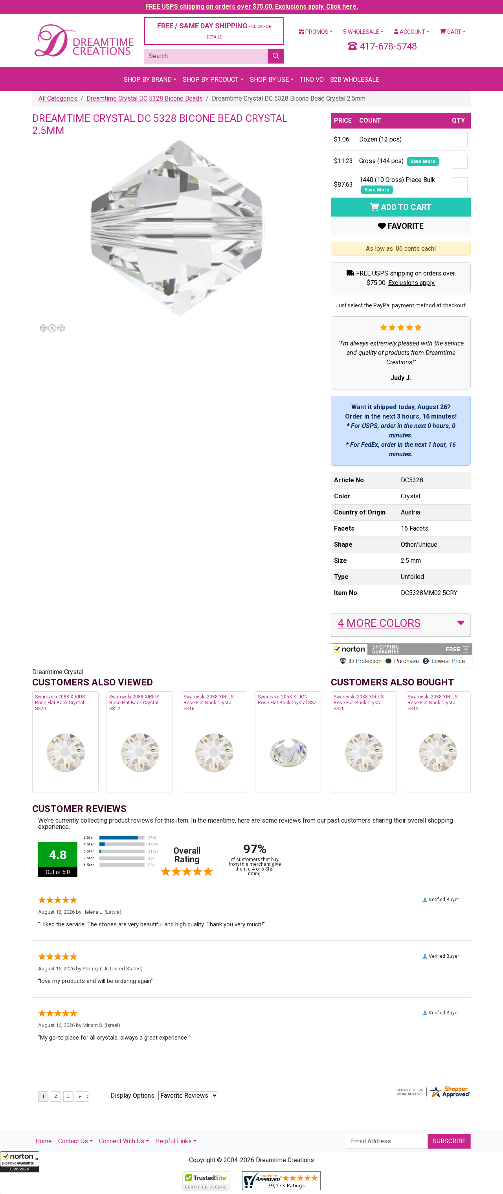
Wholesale (363, 32)
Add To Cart (405, 207)
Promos (316, 32)
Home (43, 1141)
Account (411, 32)
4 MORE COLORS (379, 623)
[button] (19, 1161)
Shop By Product (211, 79)
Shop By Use (269, 79)
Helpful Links (173, 1141)
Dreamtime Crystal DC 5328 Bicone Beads (144, 98)
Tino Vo (312, 79)
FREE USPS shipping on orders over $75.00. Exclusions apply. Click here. (251, 6)
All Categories (58, 98)
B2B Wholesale (354, 79)
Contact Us (73, 1141)
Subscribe (449, 1141)
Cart (453, 32)
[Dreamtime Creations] (83, 40)
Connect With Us (121, 1141)
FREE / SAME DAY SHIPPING (214, 30)
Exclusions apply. (411, 283)
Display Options (132, 1095)
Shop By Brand (148, 79)
